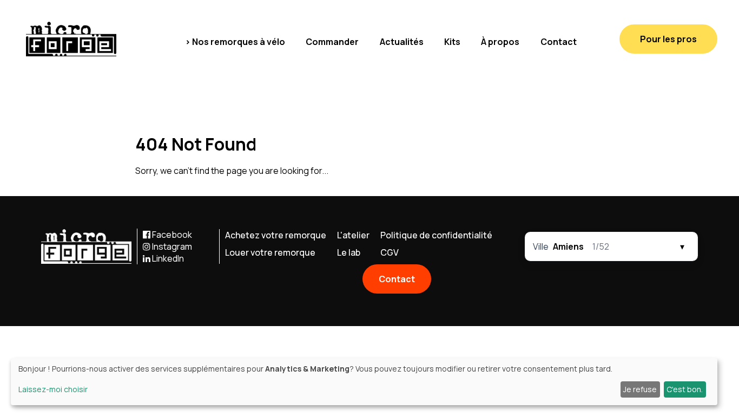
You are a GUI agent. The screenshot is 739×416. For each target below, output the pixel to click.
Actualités (402, 42)
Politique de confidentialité (436, 235)
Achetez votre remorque (275, 235)
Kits (452, 42)
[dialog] (364, 381)
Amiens (568, 246)
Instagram (171, 246)
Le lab (348, 252)
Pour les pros (668, 39)
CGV (389, 252)
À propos (500, 42)
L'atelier (353, 235)
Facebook (171, 234)
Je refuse (640, 389)
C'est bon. (685, 389)
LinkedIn (167, 258)
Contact (558, 42)
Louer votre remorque (270, 252)
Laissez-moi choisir (53, 389)
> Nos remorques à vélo (235, 42)
